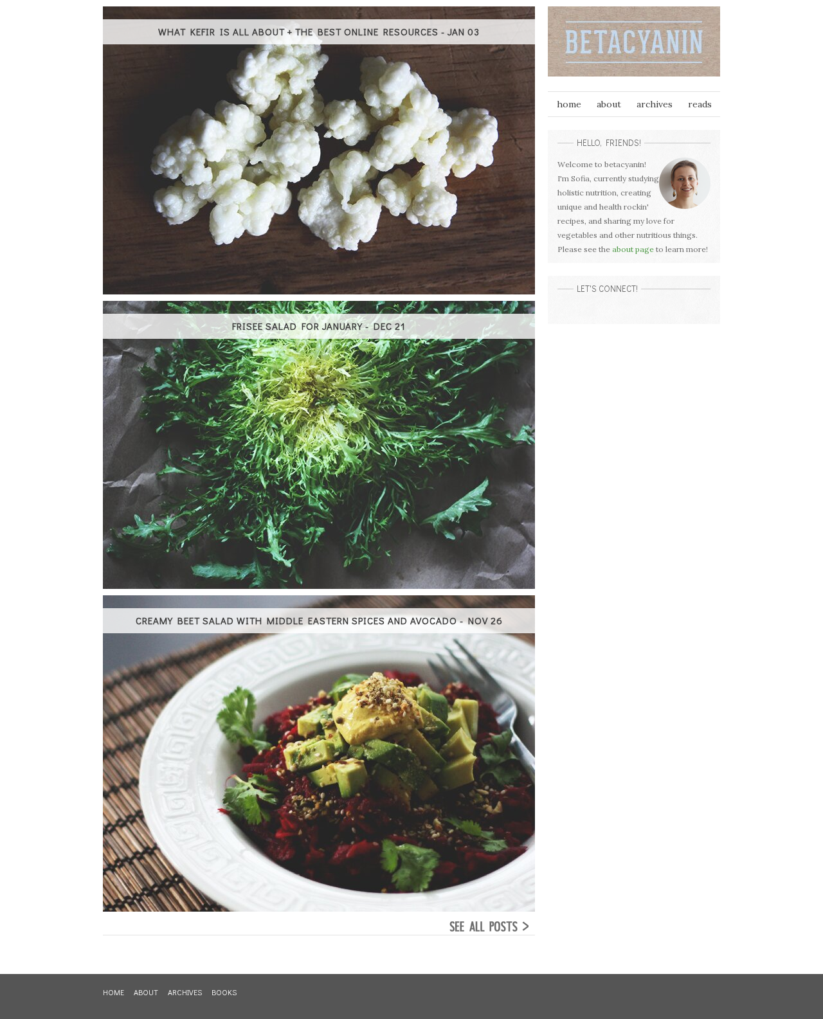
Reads (700, 104)
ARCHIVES (185, 992)
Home (569, 104)
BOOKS (224, 992)
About (609, 104)
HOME (113, 992)
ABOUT (146, 992)
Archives (655, 104)
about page (633, 249)
